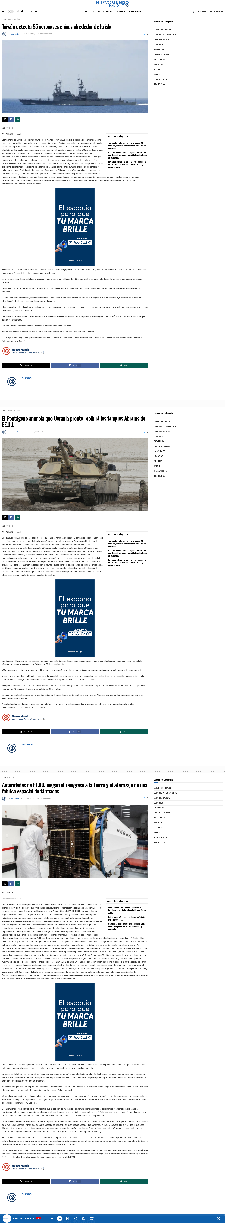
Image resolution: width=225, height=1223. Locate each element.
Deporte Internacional (165, 34)
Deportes (158, 44)
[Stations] (92, 1218)
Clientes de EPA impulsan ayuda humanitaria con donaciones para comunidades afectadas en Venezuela (127, 155)
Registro (219, 11)
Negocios (158, 64)
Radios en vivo (104, 11)
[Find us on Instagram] (26, 11)
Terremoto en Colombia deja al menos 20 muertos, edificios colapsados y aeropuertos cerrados (127, 145)
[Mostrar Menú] (3, 11)
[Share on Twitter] (5, 119)
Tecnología (159, 84)
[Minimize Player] (218, 1218)
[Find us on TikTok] (22, 11)
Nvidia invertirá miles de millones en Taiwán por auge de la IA (126, 918)
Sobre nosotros (136, 11)
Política (158, 69)
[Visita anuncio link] (75, 227)
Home (4, 19)
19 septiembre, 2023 (31, 34)
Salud (157, 74)
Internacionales (14, 19)
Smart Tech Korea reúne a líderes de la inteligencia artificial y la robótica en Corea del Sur (127, 910)
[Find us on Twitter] (31, 11)
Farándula (159, 49)
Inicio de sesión (205, 11)
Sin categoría (160, 79)
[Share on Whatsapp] (17, 119)
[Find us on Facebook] (18, 11)
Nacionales (159, 59)
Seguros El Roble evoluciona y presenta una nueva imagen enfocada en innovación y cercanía (126, 926)
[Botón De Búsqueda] (193, 11)
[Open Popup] (84, 1218)
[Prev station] (68, 1218)
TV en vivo (120, 11)
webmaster (15, 34)
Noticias (89, 11)
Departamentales (162, 29)
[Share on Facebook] (11, 119)
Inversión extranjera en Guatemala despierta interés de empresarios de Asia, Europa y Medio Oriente (127, 164)
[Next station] (52, 1218)
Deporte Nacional (162, 39)
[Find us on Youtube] (36, 11)
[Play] (60, 1218)
